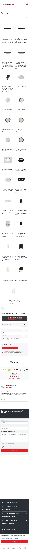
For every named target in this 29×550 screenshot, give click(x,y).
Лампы (4, 17)
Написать (19, 548)
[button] (12, 404)
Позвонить (25, 548)
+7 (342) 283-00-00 (9, 529)
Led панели (12, 17)
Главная (3, 548)
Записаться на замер (9, 348)
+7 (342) (23, 1)
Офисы (13, 548)
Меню (8, 548)
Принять (14, 541)
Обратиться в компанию (8, 531)
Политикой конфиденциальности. (10, 538)
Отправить (14, 450)
